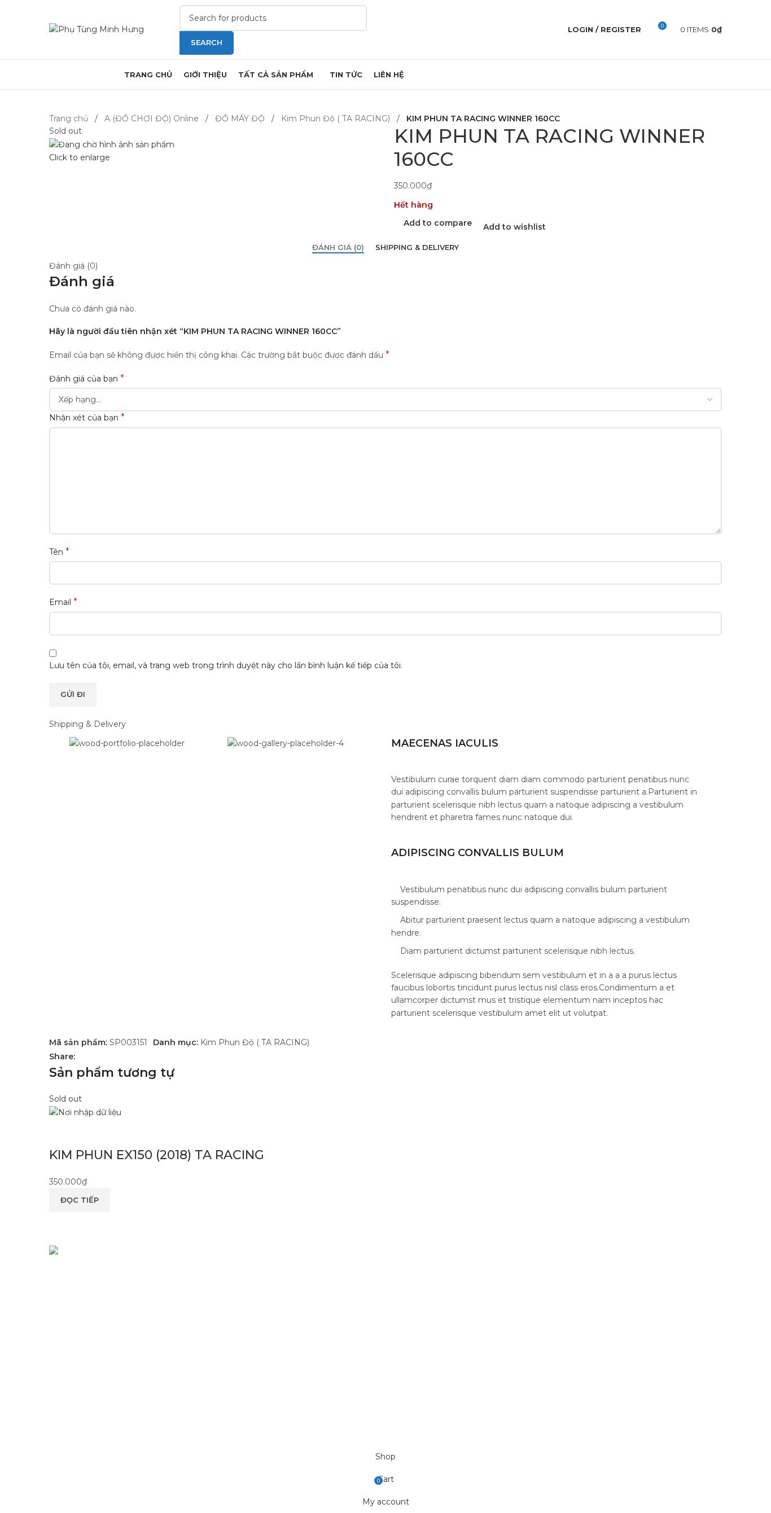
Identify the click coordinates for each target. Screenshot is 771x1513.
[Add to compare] (63, 1133)
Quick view (94, 1133)
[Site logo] (96, 29)
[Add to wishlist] (124, 1133)
